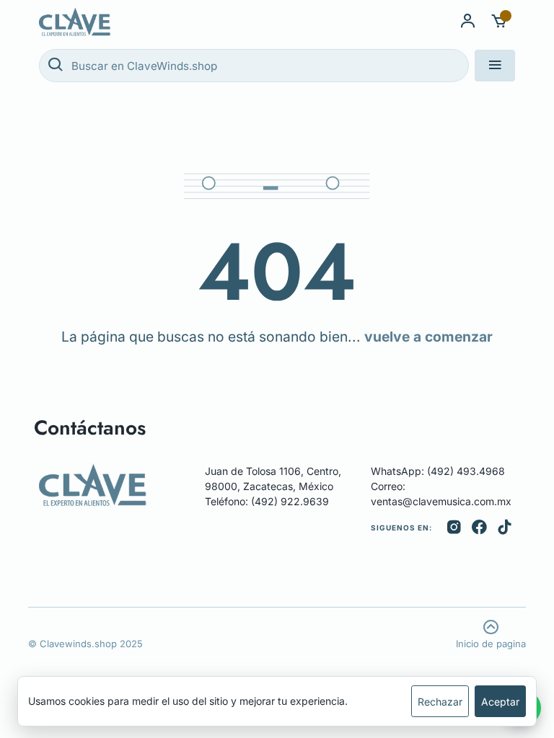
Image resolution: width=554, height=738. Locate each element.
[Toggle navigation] (495, 65)
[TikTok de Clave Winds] (505, 527)
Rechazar (440, 701)
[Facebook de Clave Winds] (479, 527)
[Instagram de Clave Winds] (454, 527)
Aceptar (500, 701)
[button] (499, 21)
